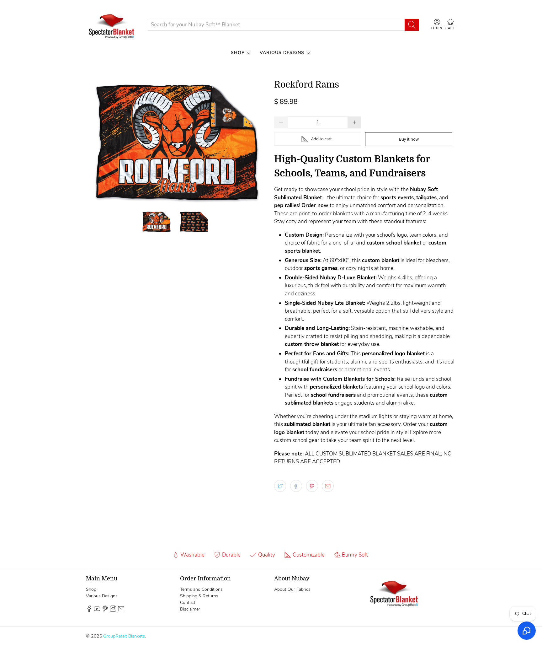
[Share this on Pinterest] (312, 486)
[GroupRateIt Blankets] (112, 24)
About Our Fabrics (292, 589)
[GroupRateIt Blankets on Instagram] (113, 610)
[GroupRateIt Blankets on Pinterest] (105, 610)
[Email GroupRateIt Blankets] (121, 610)
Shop (238, 53)
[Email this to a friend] (328, 486)
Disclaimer (190, 609)
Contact (187, 603)
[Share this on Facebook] (296, 486)
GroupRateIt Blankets (124, 636)
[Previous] (96, 142)
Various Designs (282, 53)
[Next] (258, 142)
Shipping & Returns (199, 596)
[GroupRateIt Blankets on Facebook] (89, 610)
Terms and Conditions (201, 589)
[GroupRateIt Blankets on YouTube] (97, 610)
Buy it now (409, 139)
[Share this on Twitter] (280, 486)
